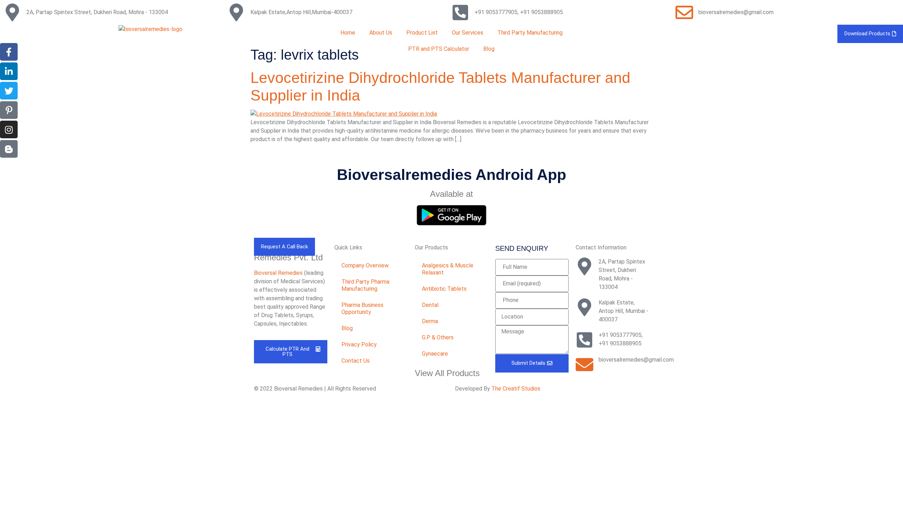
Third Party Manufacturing (530, 32)
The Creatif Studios (515, 388)
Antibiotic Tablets (444, 288)
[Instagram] (9, 129)
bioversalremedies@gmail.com (736, 12)
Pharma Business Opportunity (362, 308)
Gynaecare (435, 353)
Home (347, 32)
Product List (422, 32)
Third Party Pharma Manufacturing (365, 285)
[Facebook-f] (9, 52)
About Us (380, 32)
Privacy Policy (359, 344)
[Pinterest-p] (9, 110)
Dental (430, 305)
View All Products (447, 373)
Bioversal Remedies (278, 273)
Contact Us (355, 360)
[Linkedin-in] (9, 71)
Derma (430, 321)
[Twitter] (9, 90)
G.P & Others (438, 337)
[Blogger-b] (9, 149)
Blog (347, 328)
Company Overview (365, 265)
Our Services (467, 32)
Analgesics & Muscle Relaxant (447, 269)
